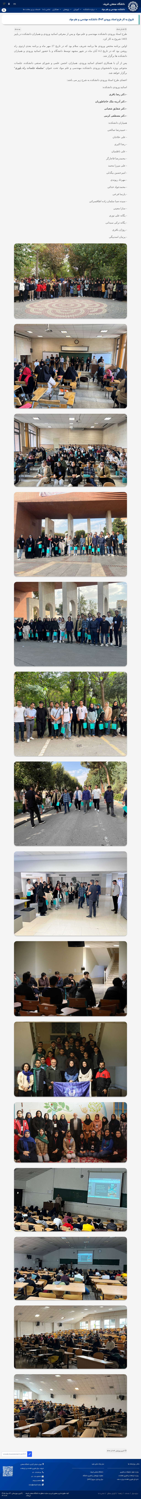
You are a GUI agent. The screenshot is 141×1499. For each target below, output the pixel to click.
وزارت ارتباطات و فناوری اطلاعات (128, 1476)
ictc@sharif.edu (35, 1485)
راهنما (120, 1493)
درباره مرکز (135, 1493)
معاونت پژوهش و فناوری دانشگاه (93, 1476)
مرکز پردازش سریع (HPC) (95, 1479)
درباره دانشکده (89, 9)
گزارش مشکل (111, 1493)
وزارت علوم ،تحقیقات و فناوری (129, 1472)
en (14, 4)
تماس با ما (46, 9)
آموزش (76, 9)
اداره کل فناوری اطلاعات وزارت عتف (127, 1479)
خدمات (127, 1493)
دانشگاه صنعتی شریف (96, 1472)
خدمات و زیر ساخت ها (31, 9)
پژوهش (66, 9)
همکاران (55, 9)
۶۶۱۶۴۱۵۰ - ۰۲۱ (37, 1472)
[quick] (4, 4)
